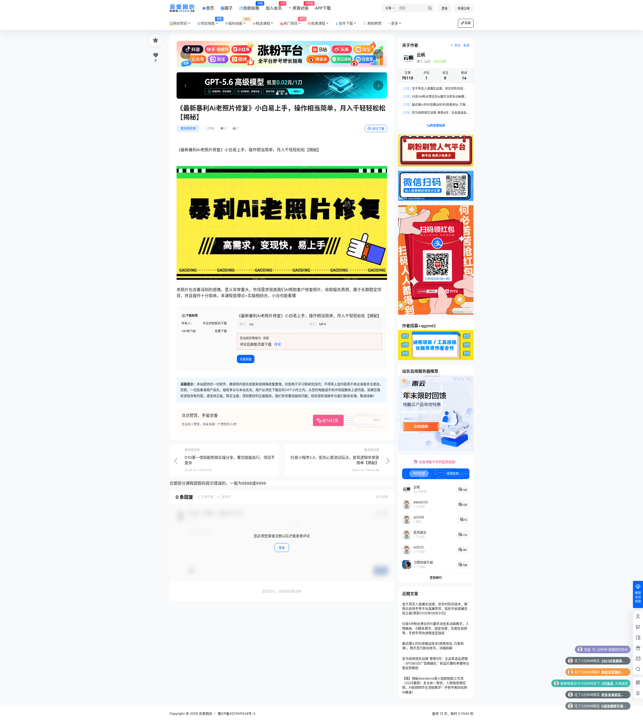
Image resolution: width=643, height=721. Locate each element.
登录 (445, 8)
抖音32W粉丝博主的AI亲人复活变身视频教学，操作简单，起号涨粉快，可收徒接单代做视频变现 (613, 706)
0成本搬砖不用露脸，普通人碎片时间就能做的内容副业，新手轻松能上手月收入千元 (613, 683)
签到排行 (436, 578)
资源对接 (300, 6)
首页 (210, 8)
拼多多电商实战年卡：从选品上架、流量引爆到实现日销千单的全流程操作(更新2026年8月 (613, 672)
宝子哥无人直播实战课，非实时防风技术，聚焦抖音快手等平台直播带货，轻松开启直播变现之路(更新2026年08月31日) (434, 608)
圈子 (229, 8)
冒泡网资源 (188, 128)
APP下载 (323, 8)
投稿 (468, 23)
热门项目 (294, 21)
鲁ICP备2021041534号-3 (236, 713)
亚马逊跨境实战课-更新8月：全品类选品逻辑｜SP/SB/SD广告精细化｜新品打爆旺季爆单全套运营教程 (435, 663)
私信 (466, 45)
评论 (277, 344)
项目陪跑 (211, 21)
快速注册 (464, 8)
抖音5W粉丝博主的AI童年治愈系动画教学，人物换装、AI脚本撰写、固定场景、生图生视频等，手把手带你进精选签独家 (435, 628)
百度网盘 (246, 359)
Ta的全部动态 (435, 125)
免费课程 (318, 23)
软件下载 (346, 23)
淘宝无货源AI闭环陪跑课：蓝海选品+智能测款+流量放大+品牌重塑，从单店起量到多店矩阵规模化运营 (613, 649)
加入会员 (274, 6)
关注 (457, 45)
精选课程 (263, 23)
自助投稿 (251, 6)
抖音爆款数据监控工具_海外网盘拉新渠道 (613, 695)
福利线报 (238, 21)
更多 (394, 23)
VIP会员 (607, 661)
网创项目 (180, 23)
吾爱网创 (205, 713)
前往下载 (378, 129)
